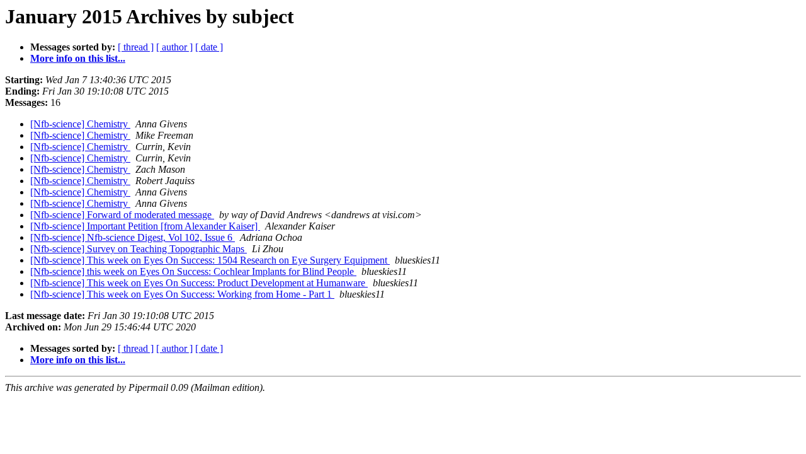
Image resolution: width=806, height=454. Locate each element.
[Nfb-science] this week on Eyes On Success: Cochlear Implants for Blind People (193, 271)
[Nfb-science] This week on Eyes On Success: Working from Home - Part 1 (182, 294)
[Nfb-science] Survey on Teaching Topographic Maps (138, 248)
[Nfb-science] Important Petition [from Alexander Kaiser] (145, 226)
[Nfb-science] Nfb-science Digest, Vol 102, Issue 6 (132, 237)
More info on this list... (77, 58)
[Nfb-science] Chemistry (80, 124)
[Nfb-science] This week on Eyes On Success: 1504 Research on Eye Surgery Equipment (210, 260)
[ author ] (174, 47)
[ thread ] (136, 47)
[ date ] (209, 47)
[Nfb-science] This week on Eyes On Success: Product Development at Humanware (199, 282)
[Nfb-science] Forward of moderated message (122, 214)
